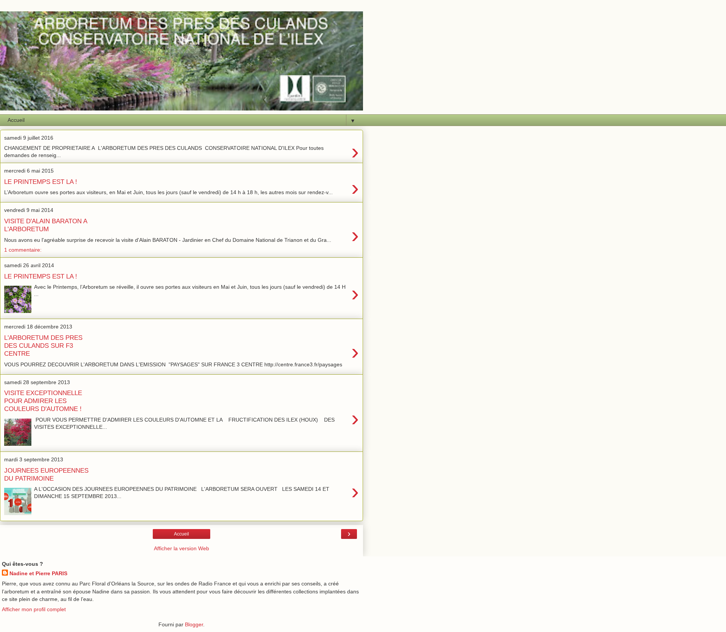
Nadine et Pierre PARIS (38, 573)
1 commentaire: (23, 250)
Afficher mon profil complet (34, 609)
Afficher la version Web (181, 548)
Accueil (181, 534)
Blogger (194, 624)
